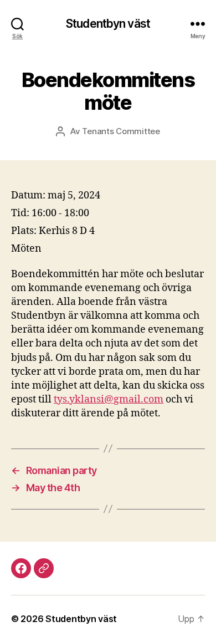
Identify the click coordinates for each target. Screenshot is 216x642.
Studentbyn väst (108, 23)
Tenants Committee (121, 131)
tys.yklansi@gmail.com (108, 399)
